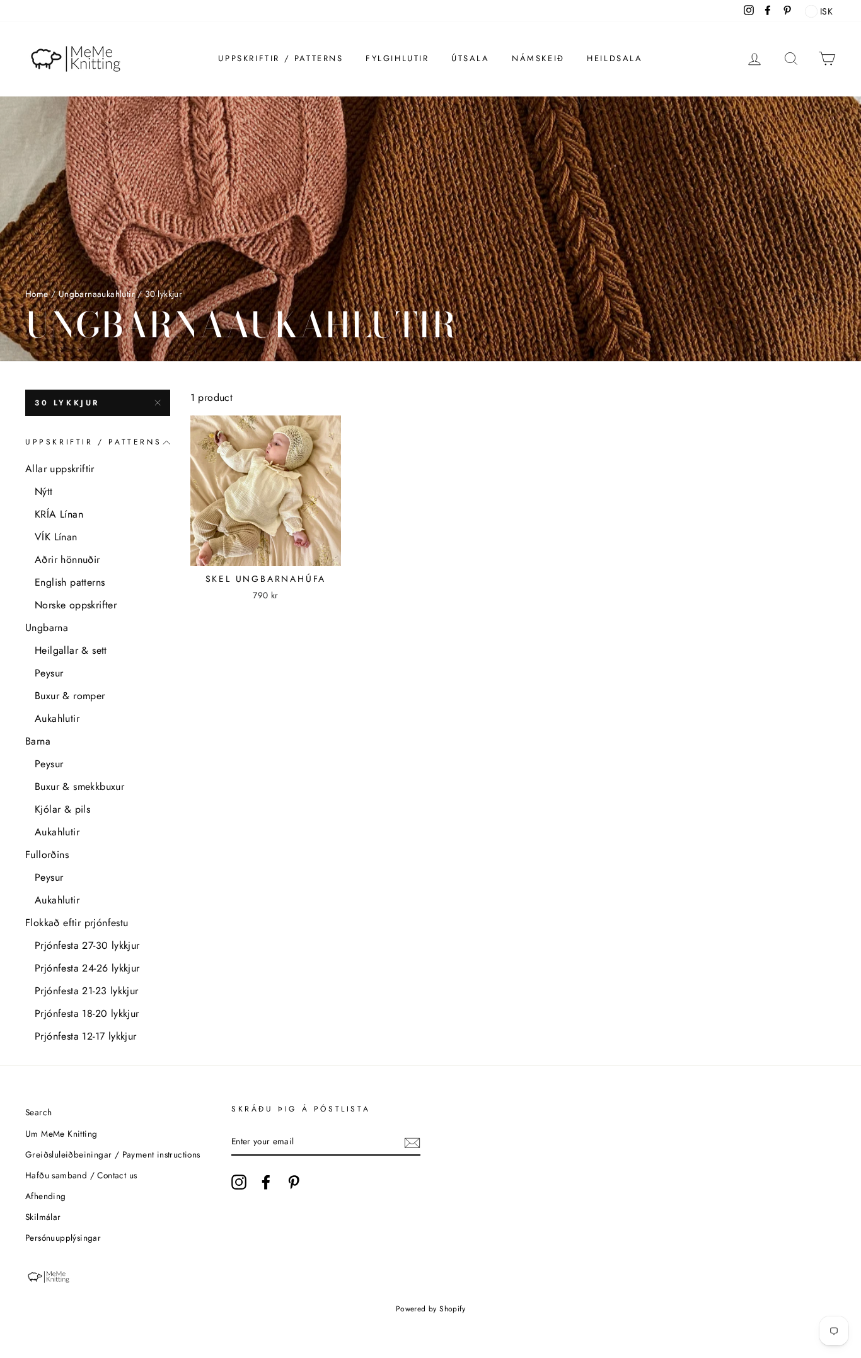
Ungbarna (46, 627)
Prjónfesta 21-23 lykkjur (87, 991)
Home (37, 293)
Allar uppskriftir (60, 468)
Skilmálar (43, 1216)
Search (38, 1112)
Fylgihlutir (397, 58)
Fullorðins (47, 854)
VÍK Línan (56, 537)
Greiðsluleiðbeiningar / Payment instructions (112, 1154)
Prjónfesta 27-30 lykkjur (87, 945)
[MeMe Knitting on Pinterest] (293, 1182)
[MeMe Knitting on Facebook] (266, 1182)
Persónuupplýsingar (63, 1237)
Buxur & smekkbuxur (79, 786)
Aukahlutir (57, 718)
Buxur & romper (70, 695)
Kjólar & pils (62, 809)
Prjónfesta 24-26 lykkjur (87, 968)
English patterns (70, 582)
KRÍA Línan (59, 514)
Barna (37, 741)
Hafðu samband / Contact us (81, 1175)
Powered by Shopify (430, 1308)
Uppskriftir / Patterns (280, 58)
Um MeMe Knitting (61, 1133)
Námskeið (538, 58)
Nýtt (44, 491)
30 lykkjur (67, 403)
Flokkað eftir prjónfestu (77, 922)
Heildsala (614, 58)
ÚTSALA (470, 58)
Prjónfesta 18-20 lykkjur (87, 1013)
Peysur (49, 673)
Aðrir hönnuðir (67, 559)
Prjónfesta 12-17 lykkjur (86, 1036)
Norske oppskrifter (76, 605)
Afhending (45, 1196)
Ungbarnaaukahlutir (97, 293)
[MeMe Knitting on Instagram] (238, 1182)
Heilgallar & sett (71, 650)
